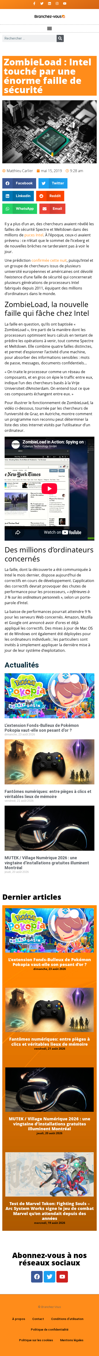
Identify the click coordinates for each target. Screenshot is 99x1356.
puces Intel (33, 235)
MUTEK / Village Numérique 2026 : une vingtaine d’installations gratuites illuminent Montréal (47, 862)
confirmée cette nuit (49, 260)
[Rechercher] (60, 38)
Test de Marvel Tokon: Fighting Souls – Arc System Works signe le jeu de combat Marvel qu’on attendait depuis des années (50, 1211)
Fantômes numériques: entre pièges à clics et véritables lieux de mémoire (48, 794)
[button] (49, 28)
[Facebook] (37, 1277)
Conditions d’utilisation (67, 1319)
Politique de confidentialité (49, 1329)
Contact (38, 1319)
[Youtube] (64, 3)
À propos (18, 1319)
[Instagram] (57, 3)
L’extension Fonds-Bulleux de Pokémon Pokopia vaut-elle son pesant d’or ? (42, 728)
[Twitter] (42, 3)
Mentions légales (71, 1340)
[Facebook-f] (34, 3)
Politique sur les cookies (36, 1340)
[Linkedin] (49, 3)
